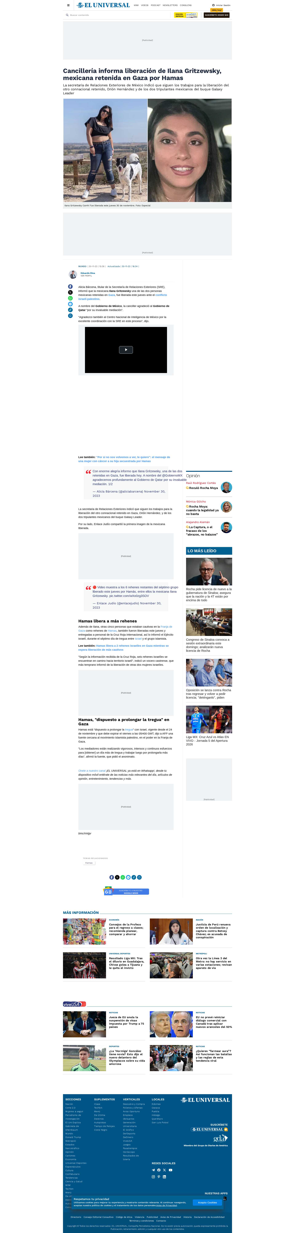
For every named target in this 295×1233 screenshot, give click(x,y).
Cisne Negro (100, 1130)
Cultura (69, 1170)
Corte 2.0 (70, 1107)
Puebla (155, 1111)
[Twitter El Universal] (164, 1171)
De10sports (129, 1133)
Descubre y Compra (134, 1104)
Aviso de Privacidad (170, 1217)
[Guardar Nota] (70, 315)
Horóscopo (129, 1152)
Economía (70, 1159)
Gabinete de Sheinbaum (72, 1128)
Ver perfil (86, 276)
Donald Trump (73, 1137)
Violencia (139, 1217)
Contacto (161, 1220)
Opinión (193, 475)
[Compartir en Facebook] (70, 286)
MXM (136, 5)
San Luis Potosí (160, 1122)
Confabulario (72, 1174)
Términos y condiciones (141, 1220)
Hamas (112, 630)
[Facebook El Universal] (158, 1171)
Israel (138, 638)
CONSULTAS (186, 5)
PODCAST (155, 5)
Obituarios (128, 1119)
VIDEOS (144, 5)
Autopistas (100, 1122)
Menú (68, 1192)
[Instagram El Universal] (153, 1176)
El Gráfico (128, 1130)
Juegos (127, 1144)
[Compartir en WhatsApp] (70, 298)
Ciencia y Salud (74, 1181)
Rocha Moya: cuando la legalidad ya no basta (202, 510)
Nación (69, 1104)
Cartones (70, 1155)
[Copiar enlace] (70, 310)
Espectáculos (72, 1166)
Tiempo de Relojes (104, 1126)
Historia (187, 1217)
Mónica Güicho (196, 501)
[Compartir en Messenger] (70, 304)
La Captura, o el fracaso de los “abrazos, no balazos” (202, 530)
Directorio (76, 1217)
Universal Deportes (76, 1163)
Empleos (128, 1115)
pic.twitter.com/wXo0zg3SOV (129, 596)
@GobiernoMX (172, 475)
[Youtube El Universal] (170, 1171)
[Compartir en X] (70, 292)
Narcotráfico (72, 1148)
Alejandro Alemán (198, 522)
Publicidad (152, 1217)
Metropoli (70, 1141)
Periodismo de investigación (73, 1117)
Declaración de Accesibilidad (209, 1217)
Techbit (69, 1189)
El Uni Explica (73, 1122)
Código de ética (124, 1217)
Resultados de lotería (131, 1157)
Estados (69, 1144)
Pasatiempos (130, 1148)
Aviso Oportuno (131, 1111)
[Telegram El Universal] (153, 1171)
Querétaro (157, 1119)
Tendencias (71, 1177)
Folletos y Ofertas (133, 1107)
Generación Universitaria (130, 1124)
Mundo (82, 266)
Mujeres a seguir (74, 1111)
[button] (217, 15)
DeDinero (128, 1137)
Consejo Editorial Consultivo (98, 1217)
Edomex (156, 1104)
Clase (97, 1104)
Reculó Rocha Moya (203, 488)
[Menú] (68, 5)
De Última (99, 1115)
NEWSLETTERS (170, 5)
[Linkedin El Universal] (164, 1176)
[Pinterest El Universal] (158, 1176)
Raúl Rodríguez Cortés (201, 483)
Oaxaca (156, 1107)
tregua (129, 729)
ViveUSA (127, 1141)
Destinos (99, 1119)
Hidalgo (156, 1115)
